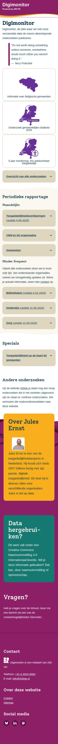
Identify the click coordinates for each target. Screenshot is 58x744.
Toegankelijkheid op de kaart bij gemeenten (26, 358)
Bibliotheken (26, 292)
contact (44, 281)
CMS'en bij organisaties (21, 235)
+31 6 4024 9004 (25, 674)
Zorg (21, 323)
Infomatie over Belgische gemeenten (29, 96)
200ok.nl (25, 388)
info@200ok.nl (21, 678)
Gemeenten (13, 250)
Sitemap (8, 702)
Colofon (8, 698)
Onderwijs (25, 307)
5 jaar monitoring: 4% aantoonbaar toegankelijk (29, 162)
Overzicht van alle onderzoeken (26, 176)
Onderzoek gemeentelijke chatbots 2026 (29, 128)
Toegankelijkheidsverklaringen (25, 218)
